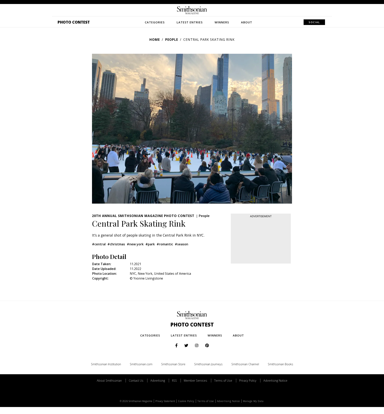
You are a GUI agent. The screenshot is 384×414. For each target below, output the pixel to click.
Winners (222, 22)
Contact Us (136, 380)
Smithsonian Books (280, 364)
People (171, 39)
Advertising (157, 380)
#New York (135, 244)
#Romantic (165, 244)
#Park (150, 244)
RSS (174, 380)
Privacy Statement (165, 401)
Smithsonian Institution (106, 364)
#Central (99, 244)
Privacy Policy (247, 380)
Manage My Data (253, 401)
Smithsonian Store (173, 364)
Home (154, 39)
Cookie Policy (186, 401)
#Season (181, 244)
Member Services (195, 380)
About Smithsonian (109, 380)
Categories (155, 22)
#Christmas (116, 244)
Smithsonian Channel (245, 364)
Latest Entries (190, 22)
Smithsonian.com (141, 364)
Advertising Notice (275, 380)
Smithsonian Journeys (208, 364)
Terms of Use (223, 380)
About (246, 22)
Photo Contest (74, 22)
